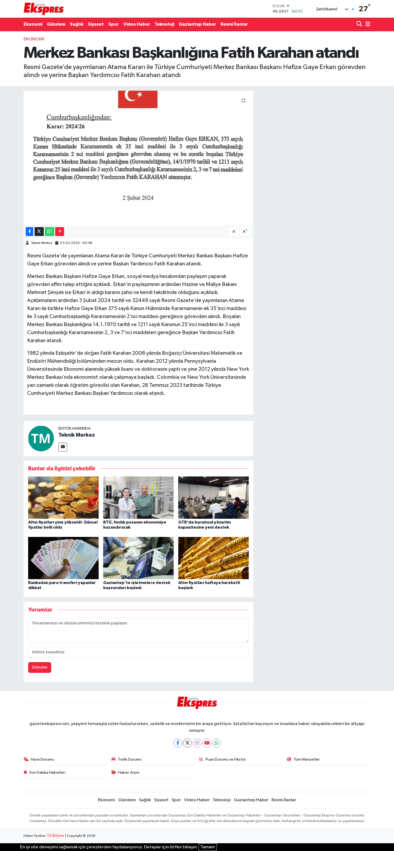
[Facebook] (177, 743)
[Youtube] (206, 743)
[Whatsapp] (216, 743)
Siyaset (96, 24)
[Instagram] (197, 743)
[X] (187, 743)
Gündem (56, 24)
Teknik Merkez (41, 243)
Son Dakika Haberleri (47, 772)
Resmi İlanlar (234, 24)
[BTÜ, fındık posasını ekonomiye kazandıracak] (138, 497)
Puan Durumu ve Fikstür (226, 759)
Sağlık (76, 24)
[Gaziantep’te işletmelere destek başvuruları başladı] (138, 558)
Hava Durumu (42, 759)
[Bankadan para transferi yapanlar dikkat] (63, 558)
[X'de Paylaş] (39, 231)
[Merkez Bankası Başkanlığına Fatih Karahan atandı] (138, 158)
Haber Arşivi (128, 772)
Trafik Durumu (130, 759)
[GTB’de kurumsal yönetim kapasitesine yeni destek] (213, 497)
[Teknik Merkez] (41, 438)
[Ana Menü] (367, 24)
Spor (113, 24)
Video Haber (136, 24)
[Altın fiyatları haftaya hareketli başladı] (213, 558)
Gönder (40, 667)
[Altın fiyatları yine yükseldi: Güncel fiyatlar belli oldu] (63, 497)
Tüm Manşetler (306, 759)
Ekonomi (33, 24)
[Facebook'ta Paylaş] (29, 231)
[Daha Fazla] (59, 231)
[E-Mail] (62, 447)
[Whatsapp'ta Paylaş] (49, 231)
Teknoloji (164, 24)
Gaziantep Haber (197, 24)
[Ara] (359, 24)
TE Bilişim (55, 836)
